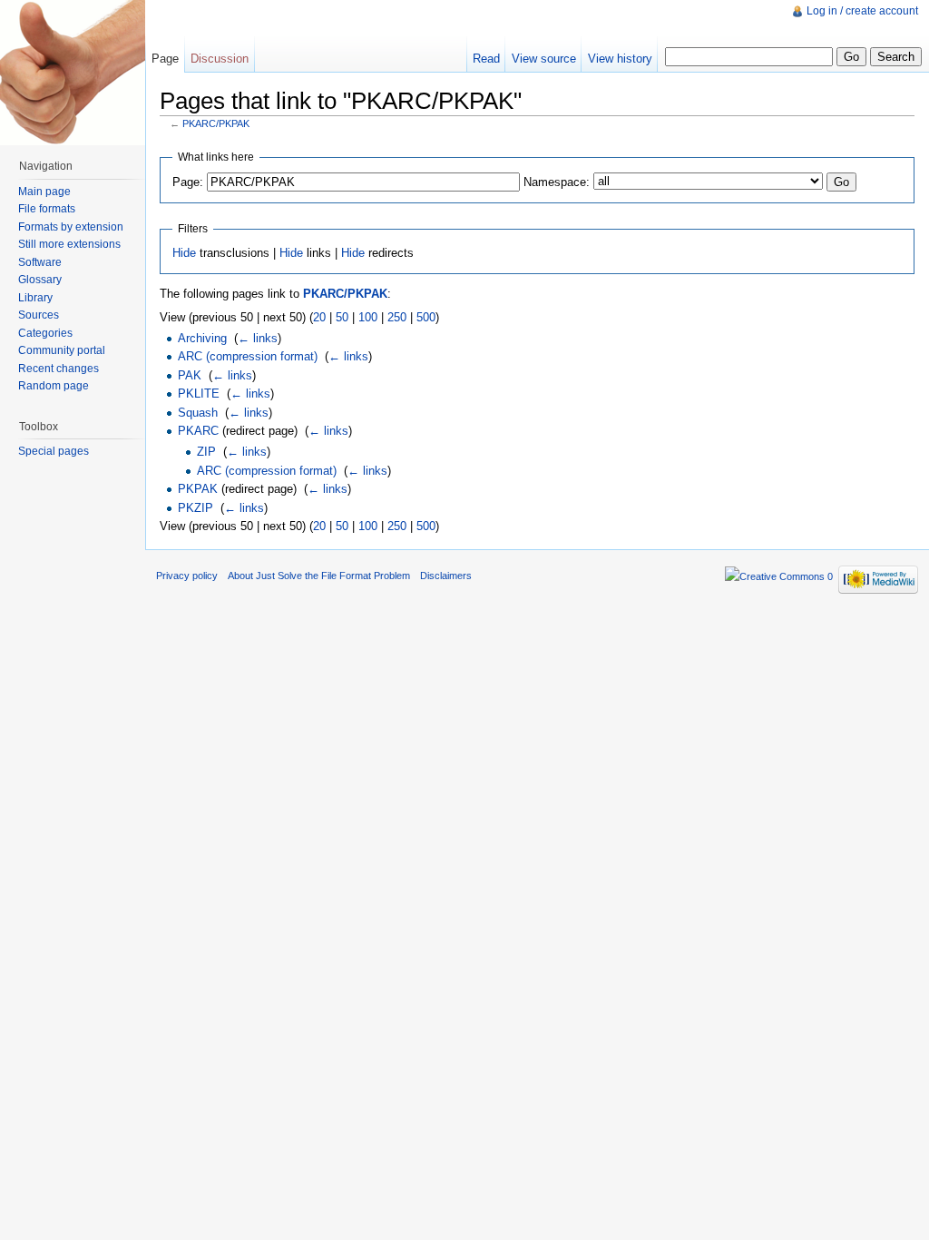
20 (319, 317)
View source (544, 58)
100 (367, 317)
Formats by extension (70, 227)
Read (486, 58)
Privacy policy (187, 575)
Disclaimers (446, 575)
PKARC (198, 431)
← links (258, 338)
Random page (53, 385)
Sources (38, 315)
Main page (44, 191)
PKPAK (198, 489)
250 (396, 317)
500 (425, 317)
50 (342, 317)
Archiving (202, 338)
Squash (198, 412)
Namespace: (556, 182)
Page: (187, 182)
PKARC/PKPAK (215, 123)
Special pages (53, 451)
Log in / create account (862, 11)
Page (165, 58)
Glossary (40, 279)
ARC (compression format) (248, 356)
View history (620, 58)
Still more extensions (69, 244)
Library (35, 297)
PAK (189, 375)
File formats (46, 208)
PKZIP (195, 508)
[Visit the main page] (72, 72)
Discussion (220, 58)
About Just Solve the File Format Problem (319, 575)
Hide (184, 253)
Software (40, 262)
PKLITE (199, 393)
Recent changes (58, 368)
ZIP (206, 451)
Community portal (61, 350)
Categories (45, 333)
